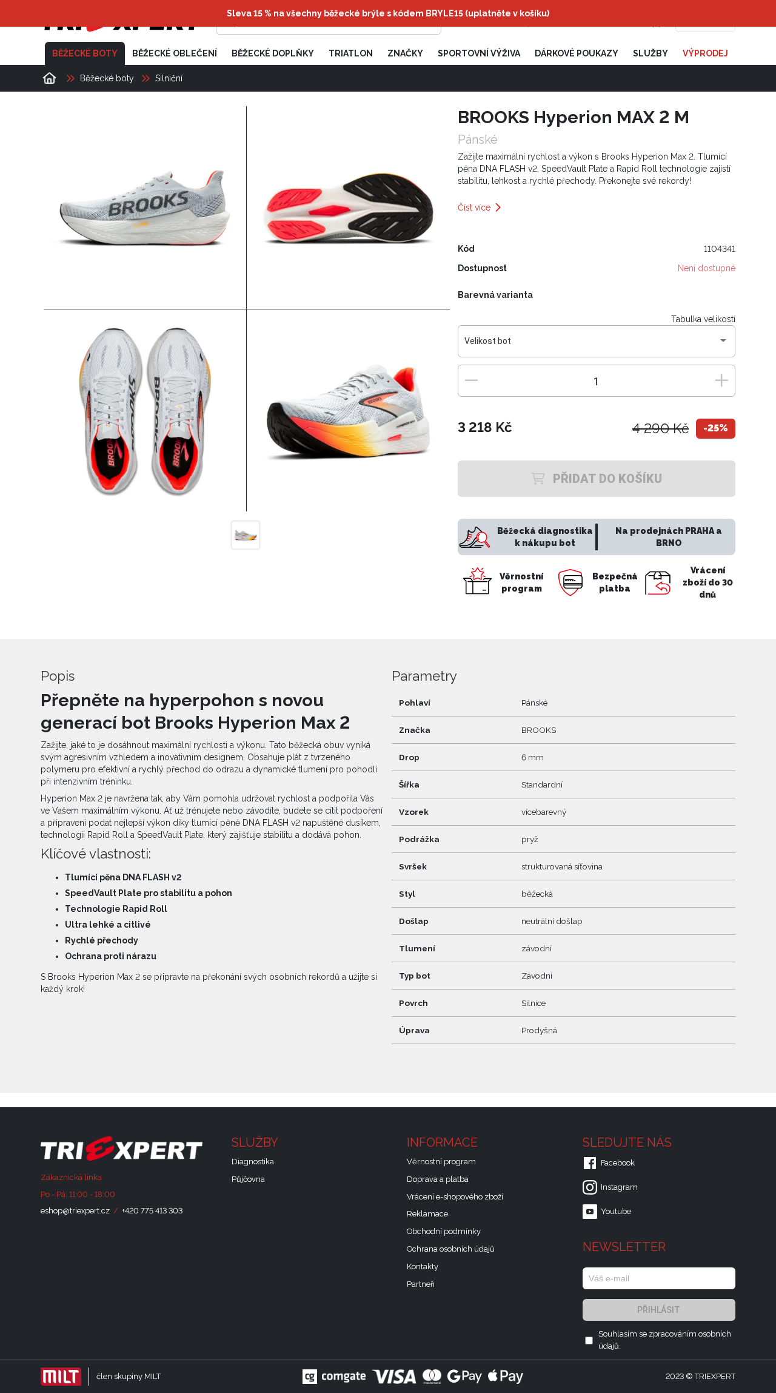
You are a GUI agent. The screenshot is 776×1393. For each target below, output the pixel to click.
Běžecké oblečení (174, 53)
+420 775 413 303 (152, 1210)
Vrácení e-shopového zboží (455, 1196)
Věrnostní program (441, 1161)
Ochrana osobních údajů (451, 1248)
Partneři (421, 1284)
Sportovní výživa (479, 53)
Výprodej (705, 53)
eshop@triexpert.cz (75, 1210)
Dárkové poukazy (576, 53)
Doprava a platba (438, 1179)
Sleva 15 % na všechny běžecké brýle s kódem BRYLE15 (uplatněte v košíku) (388, 13)
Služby (650, 53)
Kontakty (422, 1266)
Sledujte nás (629, 1142)
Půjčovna (248, 1179)
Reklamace (427, 1213)
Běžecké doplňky (273, 53)
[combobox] (596, 346)
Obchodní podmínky (444, 1231)
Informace (444, 1142)
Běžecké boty (85, 53)
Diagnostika (253, 1161)
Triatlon (351, 53)
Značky (405, 53)
